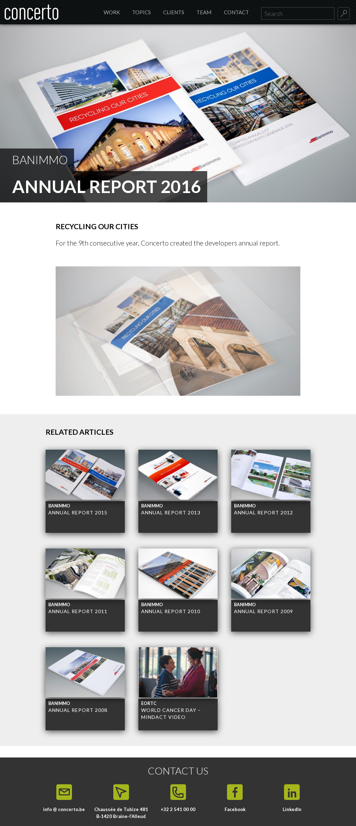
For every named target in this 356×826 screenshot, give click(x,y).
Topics (141, 12)
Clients (173, 12)
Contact (236, 12)
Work (112, 12)
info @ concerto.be (64, 809)
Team (203, 12)
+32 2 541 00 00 (178, 809)
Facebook (235, 809)
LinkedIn (292, 809)
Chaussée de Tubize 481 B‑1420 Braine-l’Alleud (121, 813)
